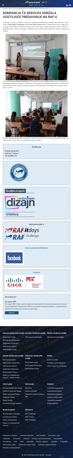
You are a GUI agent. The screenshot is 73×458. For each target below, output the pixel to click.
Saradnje (36, 272)
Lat (42, 5)
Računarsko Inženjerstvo (11, 363)
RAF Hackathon (30, 420)
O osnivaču (17, 438)
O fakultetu (6, 438)
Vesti (15, 441)
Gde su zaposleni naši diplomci (36, 248)
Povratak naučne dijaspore (56, 363)
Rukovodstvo (58, 438)
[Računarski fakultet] (33, 2)
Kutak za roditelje (31, 391)
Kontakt (31, 5)
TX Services (13, 22)
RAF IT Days (29, 417)
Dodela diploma (52, 403)
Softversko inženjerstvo (11, 343)
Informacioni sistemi (9, 346)
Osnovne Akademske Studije (12, 388)
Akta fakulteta (41, 435)
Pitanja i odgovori (42, 441)
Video (22, 441)
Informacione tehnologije (33, 337)
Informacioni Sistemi (10, 366)
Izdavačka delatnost (27, 435)
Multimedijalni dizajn (10, 349)
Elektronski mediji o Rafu (27, 445)
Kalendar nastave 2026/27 (12, 448)
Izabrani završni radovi (54, 397)
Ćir (39, 5)
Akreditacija (7, 441)
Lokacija (26, 438)
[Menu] (2, 5)
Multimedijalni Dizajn (10, 372)
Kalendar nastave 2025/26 (47, 445)
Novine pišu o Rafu (9, 445)
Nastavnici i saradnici (10, 435)
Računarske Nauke (9, 360)
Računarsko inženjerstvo (11, 340)
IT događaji (64, 441)
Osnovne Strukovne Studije (12, 391)
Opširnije (12, 313)
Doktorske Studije (9, 397)
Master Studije (8, 400)
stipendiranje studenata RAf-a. (32, 140)
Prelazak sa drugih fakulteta (12, 403)
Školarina (28, 388)
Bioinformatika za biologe (11, 414)
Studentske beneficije (54, 391)
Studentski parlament (54, 400)
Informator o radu (54, 435)
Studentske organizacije (55, 388)
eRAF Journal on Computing (57, 366)
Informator (30, 441)
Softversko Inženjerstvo (11, 369)
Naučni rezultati (52, 360)
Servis (36, 5)
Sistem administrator (10, 420)
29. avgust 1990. (10, 301)
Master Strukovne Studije (11, 394)
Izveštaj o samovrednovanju (41, 438)
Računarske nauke (9, 337)
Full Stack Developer (10, 417)
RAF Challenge (30, 414)
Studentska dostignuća (55, 394)
